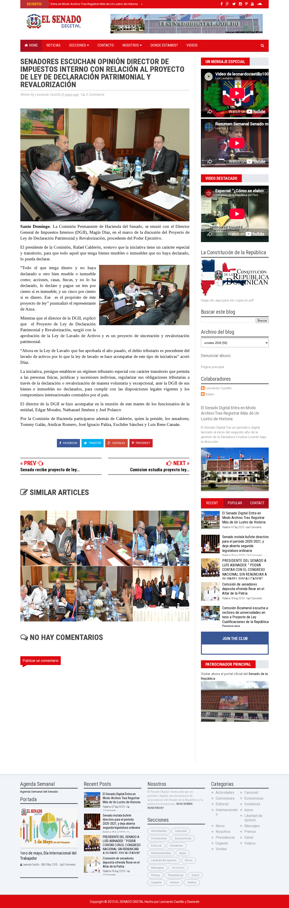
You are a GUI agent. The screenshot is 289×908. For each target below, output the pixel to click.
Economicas (183, 838)
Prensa (155, 875)
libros (188, 860)
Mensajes (157, 867)
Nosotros (131, 45)
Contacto (106, 45)
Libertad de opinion (164, 860)
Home (33, 45)
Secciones (78, 45)
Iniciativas (176, 845)
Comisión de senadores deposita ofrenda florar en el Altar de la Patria (243, 589)
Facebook (69, 443)
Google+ (118, 443)
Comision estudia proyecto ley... (159, 469)
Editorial (156, 845)
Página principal (212, 367)
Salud (195, 875)
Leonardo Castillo (218, 388)
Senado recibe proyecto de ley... (50, 469)
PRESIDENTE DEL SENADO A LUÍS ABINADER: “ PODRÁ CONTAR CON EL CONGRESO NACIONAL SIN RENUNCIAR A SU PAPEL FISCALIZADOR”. (244, 569)
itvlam (209, 394)
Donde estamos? (164, 45)
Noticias (53, 45)
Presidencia (175, 875)
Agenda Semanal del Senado (39, 791)
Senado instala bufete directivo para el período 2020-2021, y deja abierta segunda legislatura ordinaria (245, 544)
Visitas (191, 882)
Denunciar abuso (216, 355)
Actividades (159, 831)
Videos (192, 45)
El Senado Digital (130, 901)
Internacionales (161, 853)
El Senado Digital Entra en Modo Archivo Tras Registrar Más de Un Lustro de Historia (82, 4)
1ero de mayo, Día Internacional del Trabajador (48, 856)
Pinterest (142, 443)
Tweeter (94, 443)
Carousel (180, 831)
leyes (182, 853)
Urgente (156, 882)
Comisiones (159, 838)
